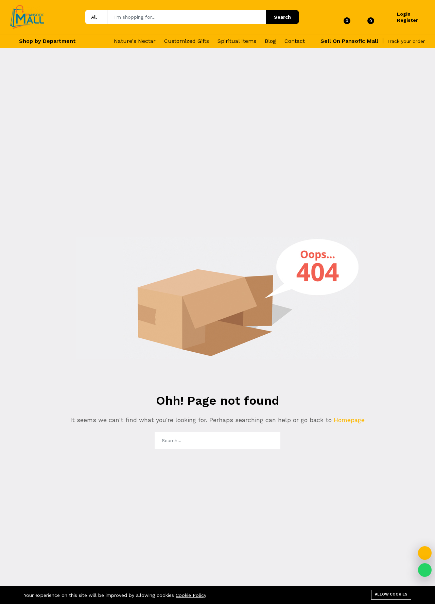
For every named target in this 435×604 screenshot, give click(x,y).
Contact (294, 41)
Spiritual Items (237, 41)
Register (407, 20)
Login (404, 14)
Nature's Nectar (135, 41)
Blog (270, 41)
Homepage (348, 419)
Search (282, 17)
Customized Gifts (186, 41)
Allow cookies (391, 594)
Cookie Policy (191, 595)
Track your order (406, 41)
